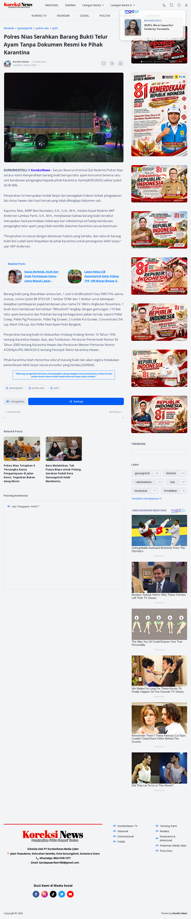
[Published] (38, 65)
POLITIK (105, 15)
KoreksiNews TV (127, 826)
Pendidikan (170, 490)
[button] (15, 401)
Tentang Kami (168, 826)
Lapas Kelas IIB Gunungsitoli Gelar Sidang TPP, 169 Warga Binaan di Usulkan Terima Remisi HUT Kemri (101, 281)
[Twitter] (61, 894)
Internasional (126, 836)
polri (56, 388)
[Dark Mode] (164, 5)
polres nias (38, 388)
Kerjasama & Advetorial (168, 838)
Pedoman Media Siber (173, 845)
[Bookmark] (120, 64)
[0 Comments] (103, 63)
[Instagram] (44, 894)
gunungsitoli (16, 388)
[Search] (179, 5)
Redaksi (164, 831)
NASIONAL (52, 5)
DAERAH (70, 5)
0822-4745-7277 (62, 858)
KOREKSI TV (39, 15)
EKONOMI (63, 15)
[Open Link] (186, 5)
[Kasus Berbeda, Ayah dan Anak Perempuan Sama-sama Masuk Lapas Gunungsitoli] (15, 282)
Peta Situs (166, 851)
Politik (121, 841)
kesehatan (141, 490)
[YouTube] (70, 894)
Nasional (123, 831)
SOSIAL (84, 15)
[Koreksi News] (18, 5)
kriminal (171, 473)
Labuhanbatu (144, 482)
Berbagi (78, 401)
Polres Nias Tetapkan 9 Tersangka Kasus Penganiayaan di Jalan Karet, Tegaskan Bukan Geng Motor (19, 473)
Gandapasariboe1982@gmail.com (59, 862)
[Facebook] (36, 894)
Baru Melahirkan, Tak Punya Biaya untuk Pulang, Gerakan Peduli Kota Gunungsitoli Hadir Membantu (63, 473)
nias (172, 482)
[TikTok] (53, 894)
